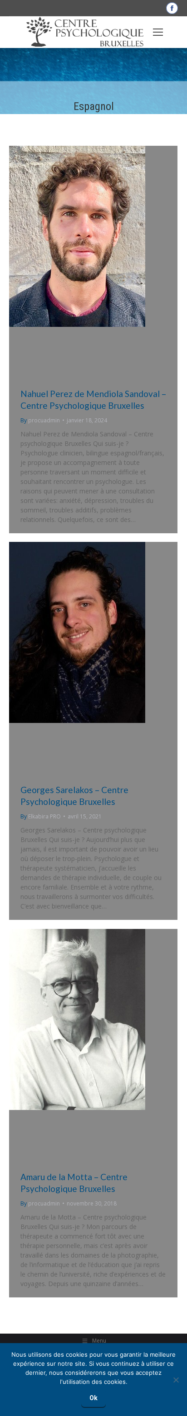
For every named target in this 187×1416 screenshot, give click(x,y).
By (40, 420)
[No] (175, 1379)
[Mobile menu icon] (158, 32)
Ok (93, 1398)
